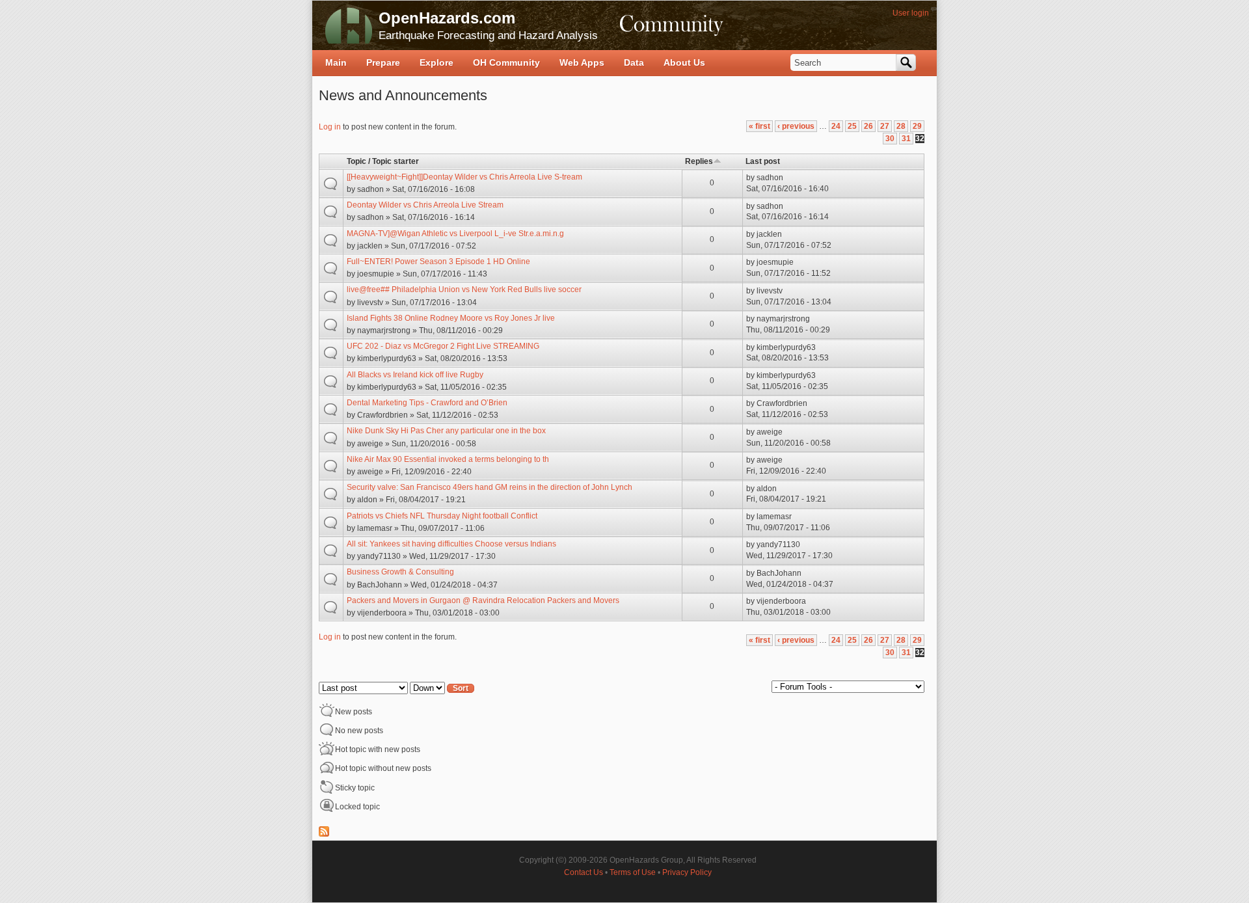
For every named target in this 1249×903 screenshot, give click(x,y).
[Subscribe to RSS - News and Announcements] (324, 834)
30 (889, 138)
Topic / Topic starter (383, 161)
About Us (684, 62)
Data (634, 62)
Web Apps (581, 62)
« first (759, 126)
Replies (699, 161)
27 (884, 126)
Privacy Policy (687, 872)
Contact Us (583, 872)
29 (917, 126)
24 (835, 126)
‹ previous (795, 126)
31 (906, 138)
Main (336, 62)
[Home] (348, 25)
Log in (330, 126)
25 (852, 126)
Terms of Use (633, 872)
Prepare (383, 62)
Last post (762, 161)
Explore (436, 62)
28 (901, 126)
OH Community (506, 62)
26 (868, 126)
